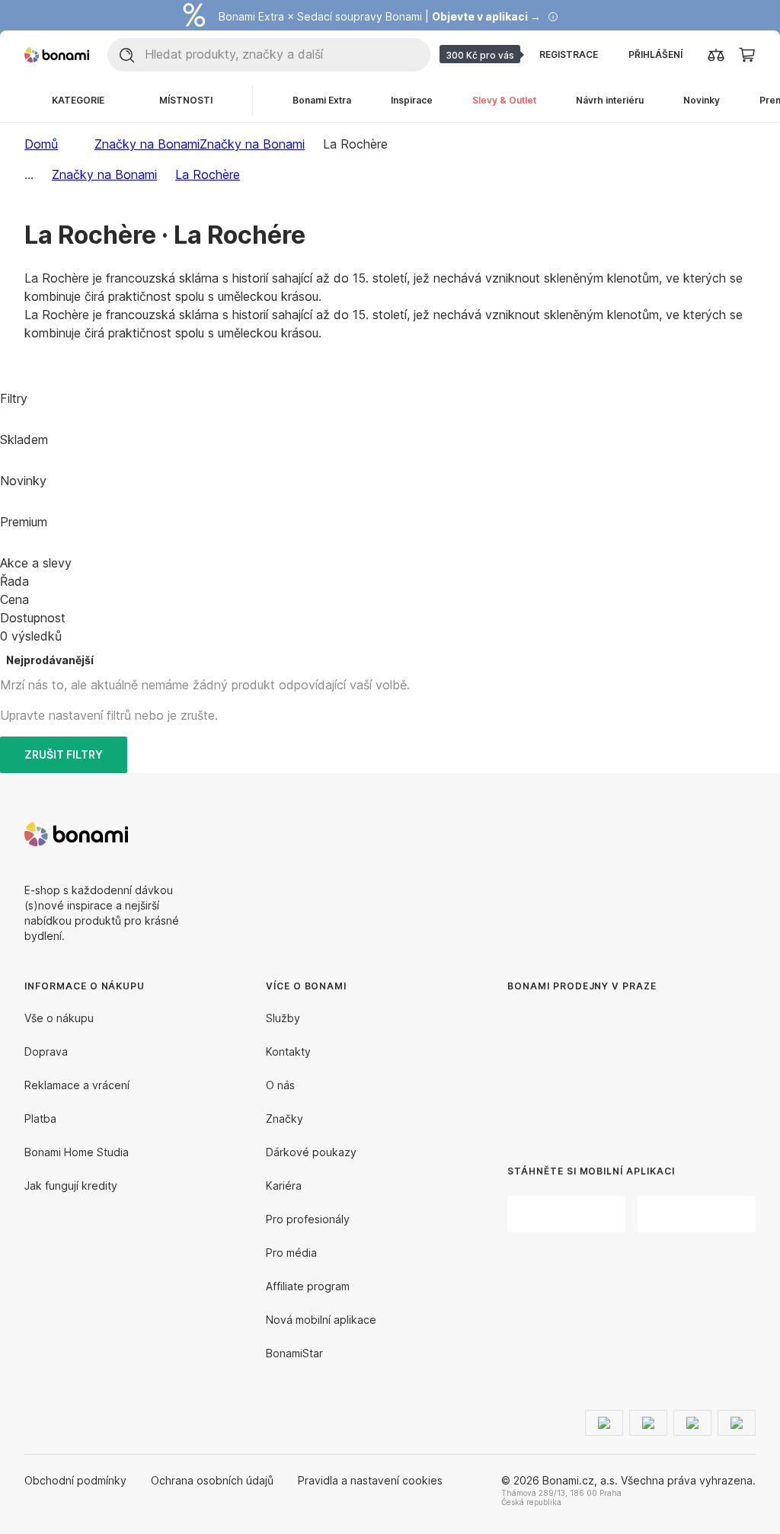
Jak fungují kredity (70, 1185)
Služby (283, 1017)
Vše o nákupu (59, 1017)
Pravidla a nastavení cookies (370, 1480)
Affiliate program (308, 1286)
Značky (284, 1118)
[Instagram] (743, 834)
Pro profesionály (308, 1219)
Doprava (46, 1051)
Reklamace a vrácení (76, 1085)
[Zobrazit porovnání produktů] (716, 55)
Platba (40, 1118)
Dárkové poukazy (311, 1152)
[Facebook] (707, 834)
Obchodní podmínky (75, 1480)
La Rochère (207, 174)
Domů (41, 144)
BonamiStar (294, 1353)
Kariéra (284, 1185)
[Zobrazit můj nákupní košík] (746, 54)
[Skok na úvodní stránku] (56, 54)
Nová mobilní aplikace (321, 1319)
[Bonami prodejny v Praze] (606, 1067)
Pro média (291, 1252)
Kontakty (288, 1051)
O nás (280, 1085)
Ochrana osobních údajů (212, 1480)
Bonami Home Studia (76, 1152)
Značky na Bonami (252, 144)
